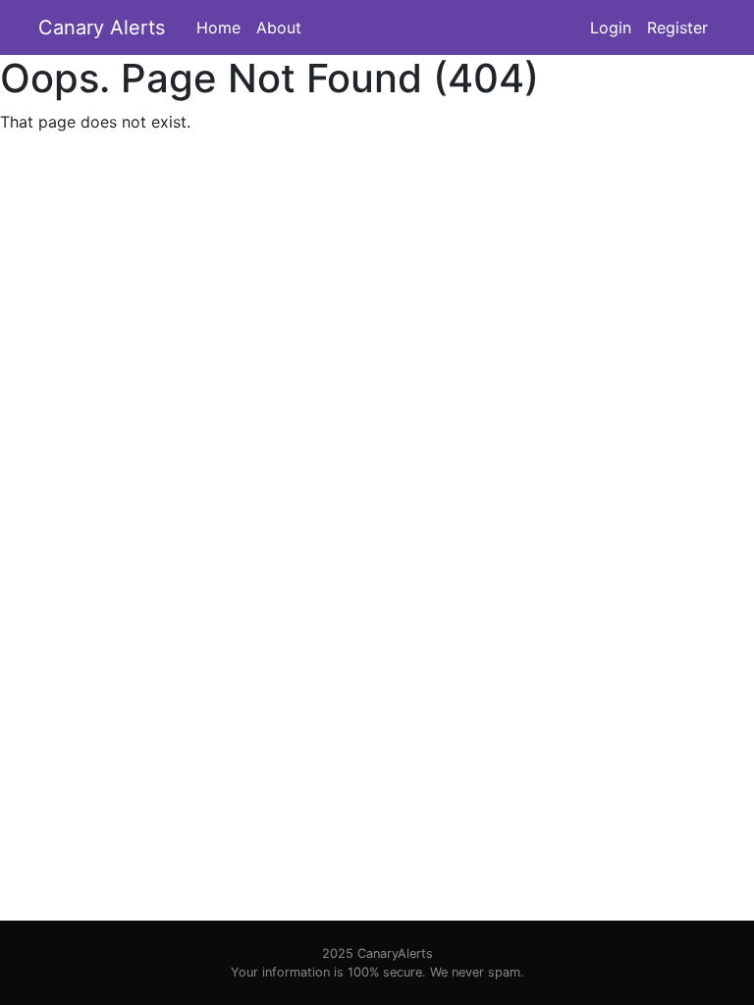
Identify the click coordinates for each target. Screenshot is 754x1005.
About (278, 27)
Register (677, 27)
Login (610, 27)
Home (218, 27)
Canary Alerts (101, 27)
